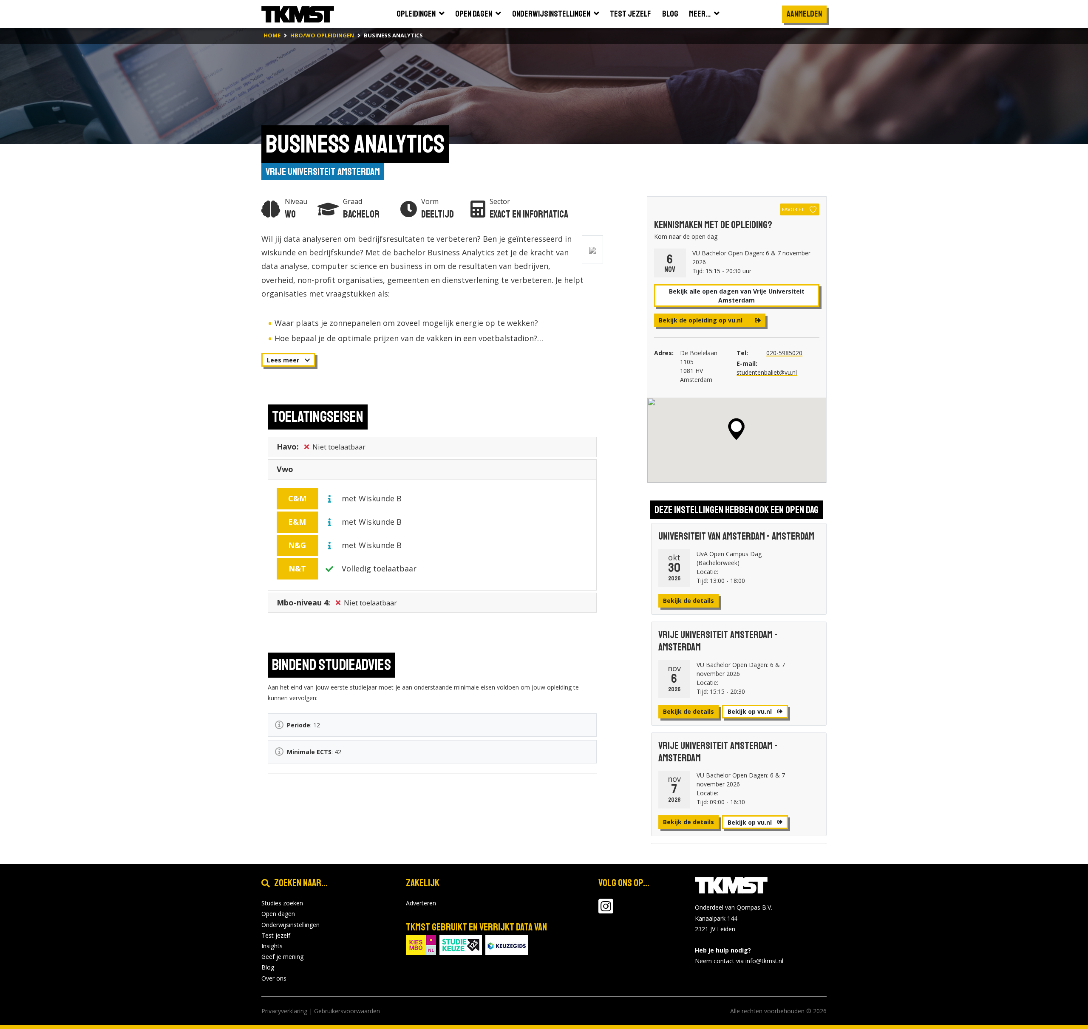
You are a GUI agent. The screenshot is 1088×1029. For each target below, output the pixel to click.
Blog (267, 967)
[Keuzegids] (506, 944)
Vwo (285, 469)
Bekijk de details (688, 600)
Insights (272, 946)
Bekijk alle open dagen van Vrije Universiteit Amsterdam (737, 295)
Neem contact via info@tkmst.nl (739, 961)
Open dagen (278, 914)
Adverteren (421, 903)
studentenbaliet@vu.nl (767, 372)
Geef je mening (282, 957)
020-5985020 (784, 353)
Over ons (273, 978)
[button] (736, 429)
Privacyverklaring (284, 1011)
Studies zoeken (282, 903)
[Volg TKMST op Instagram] (605, 910)
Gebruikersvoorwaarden (347, 1011)
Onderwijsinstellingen (290, 925)
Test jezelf (275, 935)
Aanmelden (804, 13)
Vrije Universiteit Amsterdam (323, 171)
